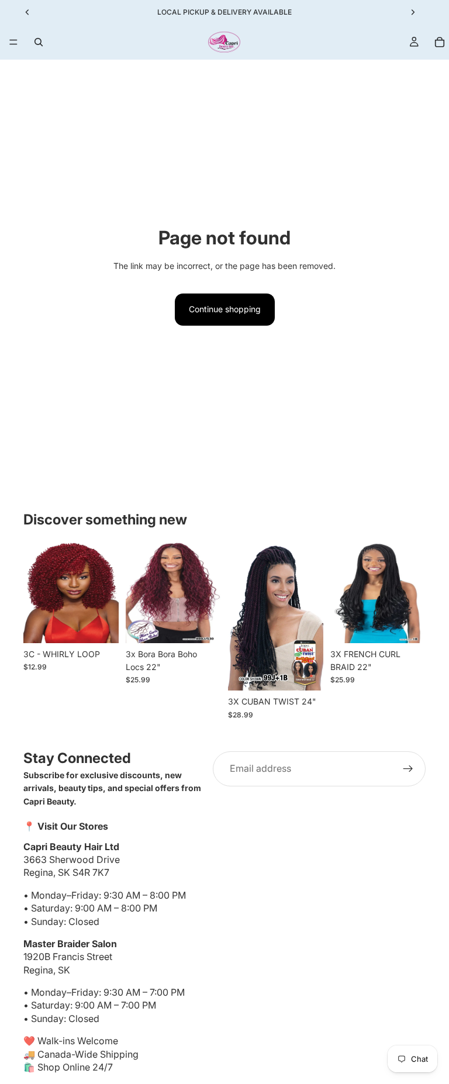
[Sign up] (408, 769)
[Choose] (100, 625)
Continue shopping (225, 309)
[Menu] (13, 42)
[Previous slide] (36, 592)
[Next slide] (106, 592)
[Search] (38, 42)
